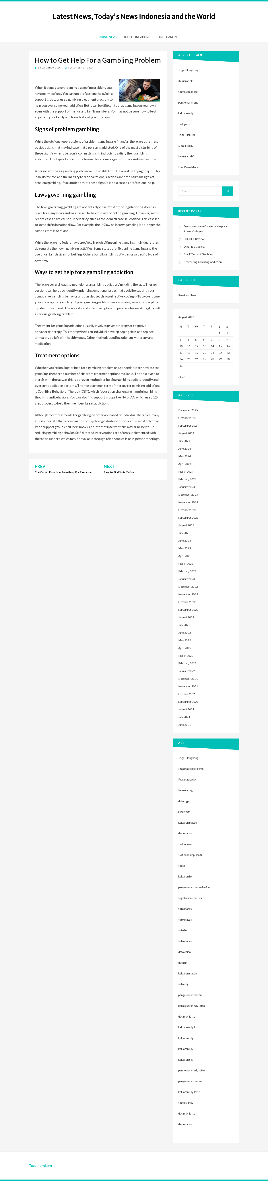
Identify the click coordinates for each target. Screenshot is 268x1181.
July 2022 (184, 625)
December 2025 (188, 410)
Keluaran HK (186, 156)
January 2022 (186, 671)
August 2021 (186, 709)
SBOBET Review (194, 239)
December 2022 (188, 586)
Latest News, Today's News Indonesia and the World (134, 16)
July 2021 (184, 717)
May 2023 (184, 548)
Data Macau (185, 145)
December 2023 (188, 494)
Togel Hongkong (188, 70)
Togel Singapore (137, 37)
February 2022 (187, 663)
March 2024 (185, 471)
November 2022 (188, 594)
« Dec (181, 377)
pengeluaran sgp (188, 102)
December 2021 (188, 678)
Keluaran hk (185, 81)
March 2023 (185, 563)
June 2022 (184, 632)
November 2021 (188, 686)
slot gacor (184, 124)
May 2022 (184, 640)
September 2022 (188, 609)
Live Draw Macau (188, 167)
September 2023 (188, 517)
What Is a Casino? (194, 246)
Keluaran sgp (186, 790)
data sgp (183, 801)
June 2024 (184, 448)
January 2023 (186, 579)
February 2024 (187, 479)
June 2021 (184, 724)
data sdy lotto (186, 1113)
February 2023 (187, 571)
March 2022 (185, 655)
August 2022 (186, 617)
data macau (185, 1124)
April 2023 (184, 556)
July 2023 (184, 533)
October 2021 (187, 694)
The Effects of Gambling (198, 254)
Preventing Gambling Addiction (203, 262)
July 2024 (184, 440)
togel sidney (185, 1102)
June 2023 (184, 540)
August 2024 (186, 433)
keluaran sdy (185, 113)
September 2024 (188, 425)
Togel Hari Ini (167, 37)
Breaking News (105, 37)
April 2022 (184, 648)
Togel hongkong (40, 1165)
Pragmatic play (187, 779)
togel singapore (188, 91)
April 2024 (184, 463)
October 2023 (187, 510)
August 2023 (186, 525)
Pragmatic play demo (191, 768)
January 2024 (186, 487)
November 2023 (188, 502)
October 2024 (187, 417)
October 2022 (187, 602)
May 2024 (184, 456)
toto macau (185, 919)
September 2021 (188, 701)
